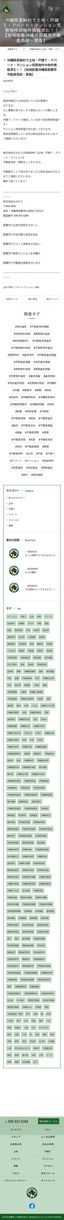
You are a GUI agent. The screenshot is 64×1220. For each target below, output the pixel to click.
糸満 (26, 705)
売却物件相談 (28, 931)
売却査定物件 (39, 952)
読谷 (35, 719)
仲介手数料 (12, 664)
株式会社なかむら (22, 1048)
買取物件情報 (26, 897)
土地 (5, 287)
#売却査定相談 (16, 383)
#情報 (45, 446)
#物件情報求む (21, 341)
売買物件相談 (42, 931)
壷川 (19, 1020)
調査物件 (26, 959)
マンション (29, 287)
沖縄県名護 (12, 897)
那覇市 (36, 1048)
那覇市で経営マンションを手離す (21, 253)
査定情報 (26, 938)
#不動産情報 (32, 446)
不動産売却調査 (43, 965)
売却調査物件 (13, 965)
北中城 (10, 1000)
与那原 (40, 698)
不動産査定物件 (43, 979)
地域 (9, 678)
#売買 (32, 439)
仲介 (28, 1013)
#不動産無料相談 (20, 348)
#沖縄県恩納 (28, 397)
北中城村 (20, 1000)
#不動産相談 (18, 418)
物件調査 (48, 657)
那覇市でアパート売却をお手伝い (21, 244)
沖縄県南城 (12, 979)
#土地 (29, 453)
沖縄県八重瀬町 (36, 691)
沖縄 (39, 623)
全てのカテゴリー (17, 497)
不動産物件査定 (45, 828)
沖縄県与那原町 (27, 698)
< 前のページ (12, 298)
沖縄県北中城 (22, 774)
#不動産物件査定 (43, 348)
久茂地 (10, 1020)
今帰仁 (38, 733)
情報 (45, 685)
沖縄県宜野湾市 (28, 883)
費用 (46, 1007)
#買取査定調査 (42, 369)
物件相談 (41, 945)
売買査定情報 (39, 938)
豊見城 (18, 685)
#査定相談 (49, 376)
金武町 (10, 760)
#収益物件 (48, 460)
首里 (37, 1034)
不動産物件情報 (28, 876)
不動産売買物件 (14, 993)
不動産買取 (27, 678)
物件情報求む (13, 856)
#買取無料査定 (42, 334)
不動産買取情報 (14, 911)
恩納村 (40, 650)
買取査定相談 (13, 828)
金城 (52, 1034)
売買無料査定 (39, 863)
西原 (9, 986)
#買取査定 (47, 467)
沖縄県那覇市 (29, 671)
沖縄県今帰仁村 (14, 733)
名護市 (21, 650)
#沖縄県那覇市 (18, 404)
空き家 (25, 1055)
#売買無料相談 (36, 383)
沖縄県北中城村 (38, 774)
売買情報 (22, 918)
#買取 (45, 432)
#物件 (24, 475)
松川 (33, 1027)
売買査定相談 (39, 822)
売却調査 (39, 911)
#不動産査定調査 (46, 355)
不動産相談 (43, 780)
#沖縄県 (51, 383)
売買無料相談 (28, 870)
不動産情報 (12, 691)
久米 (48, 1020)
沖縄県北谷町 (48, 678)
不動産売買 (12, 657)
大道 (26, 1027)
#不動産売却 (46, 439)
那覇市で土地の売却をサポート (20, 225)
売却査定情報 (13, 945)
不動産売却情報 (45, 904)
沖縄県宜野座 (41, 746)
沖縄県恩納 (38, 890)
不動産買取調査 (30, 972)
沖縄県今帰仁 (39, 726)
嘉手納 (10, 774)
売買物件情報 (41, 897)
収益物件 (11, 623)
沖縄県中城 (27, 746)
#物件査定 (21, 326)
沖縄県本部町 (13, 739)
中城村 (40, 739)
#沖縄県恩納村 (47, 397)
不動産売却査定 (14, 808)
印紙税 (31, 664)
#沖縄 (16, 390)
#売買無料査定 (17, 376)
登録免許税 (42, 664)
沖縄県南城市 (46, 972)
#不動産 (44, 411)
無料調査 (50, 671)
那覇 (19, 671)
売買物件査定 (13, 924)
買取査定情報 (28, 945)
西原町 (40, 643)
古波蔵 (51, 1041)
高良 (17, 1041)
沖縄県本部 (49, 733)
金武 (19, 760)
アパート (19, 287)
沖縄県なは (27, 1007)
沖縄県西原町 (20, 986)
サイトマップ (48, 1180)
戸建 (28, 630)
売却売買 (44, 918)
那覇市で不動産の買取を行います (21, 263)
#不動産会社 (28, 425)
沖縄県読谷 (25, 726)
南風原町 (11, 643)
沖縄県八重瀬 (24, 863)
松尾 (48, 1013)
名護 (24, 712)
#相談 (32, 418)
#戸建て (50, 453)
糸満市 (36, 630)
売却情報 (11, 918)
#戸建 (39, 453)
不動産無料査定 (14, 794)
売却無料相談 (42, 870)
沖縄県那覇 (12, 726)
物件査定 (26, 890)
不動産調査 (12, 698)
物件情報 (11, 801)
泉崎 (35, 1013)
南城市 (42, 637)
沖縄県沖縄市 (44, 876)
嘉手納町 (43, 767)
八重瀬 (23, 691)
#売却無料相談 (22, 334)
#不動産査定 (46, 418)
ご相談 (36, 685)
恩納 (46, 712)
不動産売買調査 (14, 972)
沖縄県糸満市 (28, 856)
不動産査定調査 (25, 835)
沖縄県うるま (13, 890)
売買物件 (11, 719)
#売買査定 (17, 467)
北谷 (9, 685)
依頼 (9, 1061)
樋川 (9, 938)
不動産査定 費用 (14, 1013)
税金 (22, 664)
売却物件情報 (13, 904)
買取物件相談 (13, 931)
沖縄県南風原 (46, 794)
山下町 (42, 1041)
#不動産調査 (46, 425)
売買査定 (33, 815)
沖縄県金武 (29, 760)
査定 (9, 1055)
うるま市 (11, 650)
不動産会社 (49, 753)
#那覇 (38, 390)
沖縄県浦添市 (13, 849)
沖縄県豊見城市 (14, 780)
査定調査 (41, 842)
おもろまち (43, 1027)
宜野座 (27, 753)
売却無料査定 (39, 787)
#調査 (18, 432)
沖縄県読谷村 (24, 719)
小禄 (9, 1048)
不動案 (38, 1007)
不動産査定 (25, 657)
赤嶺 (9, 1041)
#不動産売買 (18, 439)
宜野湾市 (11, 637)
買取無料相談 (13, 876)
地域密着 (26, 1061)
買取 (37, 287)
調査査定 (11, 952)
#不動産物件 (16, 453)
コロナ (31, 623)
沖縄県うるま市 (47, 705)
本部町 (49, 650)
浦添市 (45, 630)
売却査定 (44, 808)
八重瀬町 (31, 637)
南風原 (27, 685)
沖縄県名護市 (13, 712)
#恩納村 (13, 397)
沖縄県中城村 (13, 746)
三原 (24, 1034)
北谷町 (21, 637)
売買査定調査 (13, 842)
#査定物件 (28, 355)
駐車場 (10, 671)
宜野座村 (37, 753)
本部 (24, 739)
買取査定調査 (28, 842)
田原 (45, 1034)
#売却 (18, 446)
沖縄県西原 (34, 986)
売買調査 (28, 911)
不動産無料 (12, 787)
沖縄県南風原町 (30, 794)
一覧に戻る (32, 298)
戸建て (11, 287)
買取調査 (50, 911)
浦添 (48, 698)
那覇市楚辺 (23, 801)
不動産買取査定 (30, 808)
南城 (19, 705)
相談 (17, 1055)
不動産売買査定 (28, 828)
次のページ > (52, 298)
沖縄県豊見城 (29, 780)
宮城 (24, 1041)
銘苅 (9, 1034)
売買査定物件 (13, 959)
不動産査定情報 (27, 979)
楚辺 (17, 938)
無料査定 (37, 657)
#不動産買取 (32, 432)
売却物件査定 (28, 924)
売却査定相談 (24, 822)
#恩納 (48, 390)
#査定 (15, 425)
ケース (49, 1055)
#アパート (16, 460)
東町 (41, 1020)
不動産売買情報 (28, 904)
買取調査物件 (28, 965)
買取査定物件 (24, 952)
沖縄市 (49, 643)
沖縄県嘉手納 (13, 767)
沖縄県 (21, 623)
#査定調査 (34, 376)
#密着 (18, 411)
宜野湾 (10, 705)
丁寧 (41, 1055)
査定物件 (11, 863)
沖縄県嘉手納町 (28, 767)
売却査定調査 (41, 835)
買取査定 (11, 815)
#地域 (50, 404)
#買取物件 (13, 355)
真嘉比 (18, 1027)
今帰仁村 (28, 733)
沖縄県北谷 (45, 815)
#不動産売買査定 (41, 341)
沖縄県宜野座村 (14, 753)
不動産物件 (25, 787)
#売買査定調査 (22, 362)
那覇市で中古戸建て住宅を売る (20, 234)
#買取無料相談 (22, 369)
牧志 (26, 1020)
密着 (17, 678)
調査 (17, 1061)
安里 (33, 1020)
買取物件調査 (13, 1007)
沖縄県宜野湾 (44, 883)
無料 (39, 616)
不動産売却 (47, 1048)
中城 (32, 739)
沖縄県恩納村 (35, 712)
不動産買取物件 (30, 993)
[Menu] (57, 8)
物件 (37, 678)
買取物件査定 (42, 924)
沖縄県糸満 (42, 856)
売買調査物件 (39, 959)
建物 (41, 671)
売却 (32, 643)
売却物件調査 (48, 1000)
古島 (17, 1034)
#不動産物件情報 (39, 326)
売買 (9, 630)
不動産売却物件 (47, 993)
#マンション (32, 460)
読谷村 (44, 719)
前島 (9, 1027)
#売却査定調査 (42, 362)
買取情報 (33, 918)
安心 (35, 1061)
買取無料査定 (13, 870)
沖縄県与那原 (13, 883)
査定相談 (11, 822)
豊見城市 (18, 630)
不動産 (31, 650)
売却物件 (22, 815)
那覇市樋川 (36, 801)
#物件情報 (37, 475)
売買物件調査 (33, 1000)
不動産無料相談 (41, 849)
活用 (33, 1055)
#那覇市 (27, 390)
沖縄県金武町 (42, 760)
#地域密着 (31, 411)
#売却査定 (32, 467)
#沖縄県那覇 (37, 404)
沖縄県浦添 (27, 849)
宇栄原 (32, 1041)
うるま (34, 705)
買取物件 (11, 835)
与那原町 (22, 643)
